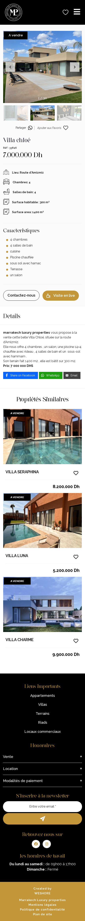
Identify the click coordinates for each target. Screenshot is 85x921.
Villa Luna (17, 555)
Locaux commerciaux (42, 731)
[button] (74, 67)
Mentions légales (42, 905)
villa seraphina (22, 471)
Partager (21, 127)
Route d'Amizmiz (32, 172)
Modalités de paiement (23, 781)
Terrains (42, 713)
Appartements (42, 695)
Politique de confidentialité (42, 909)
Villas (42, 704)
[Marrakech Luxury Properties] (12, 12)
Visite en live (64, 295)
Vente (8, 757)
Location (10, 769)
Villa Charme (20, 639)
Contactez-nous (21, 295)
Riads (42, 722)
